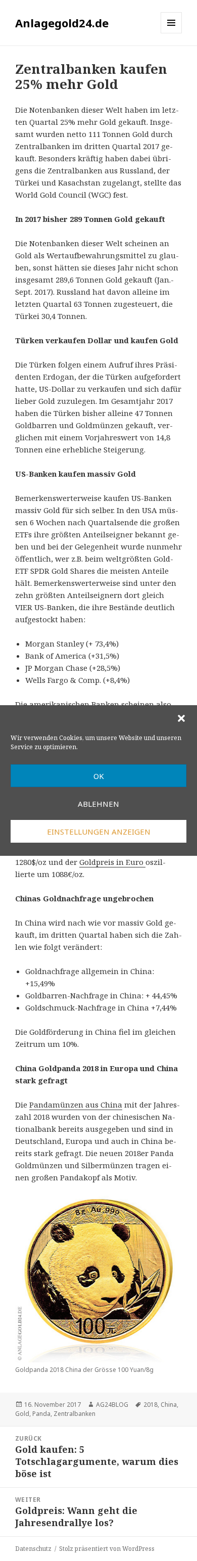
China (169, 1404)
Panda (41, 1413)
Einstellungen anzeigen (99, 832)
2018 (150, 1404)
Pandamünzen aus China (75, 1104)
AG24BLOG (112, 1404)
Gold (22, 1413)
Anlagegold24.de (62, 22)
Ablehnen (98, 804)
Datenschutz (33, 1548)
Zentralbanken (74, 1413)
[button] (181, 718)
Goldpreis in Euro (112, 862)
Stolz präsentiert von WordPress (107, 1548)
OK (98, 776)
